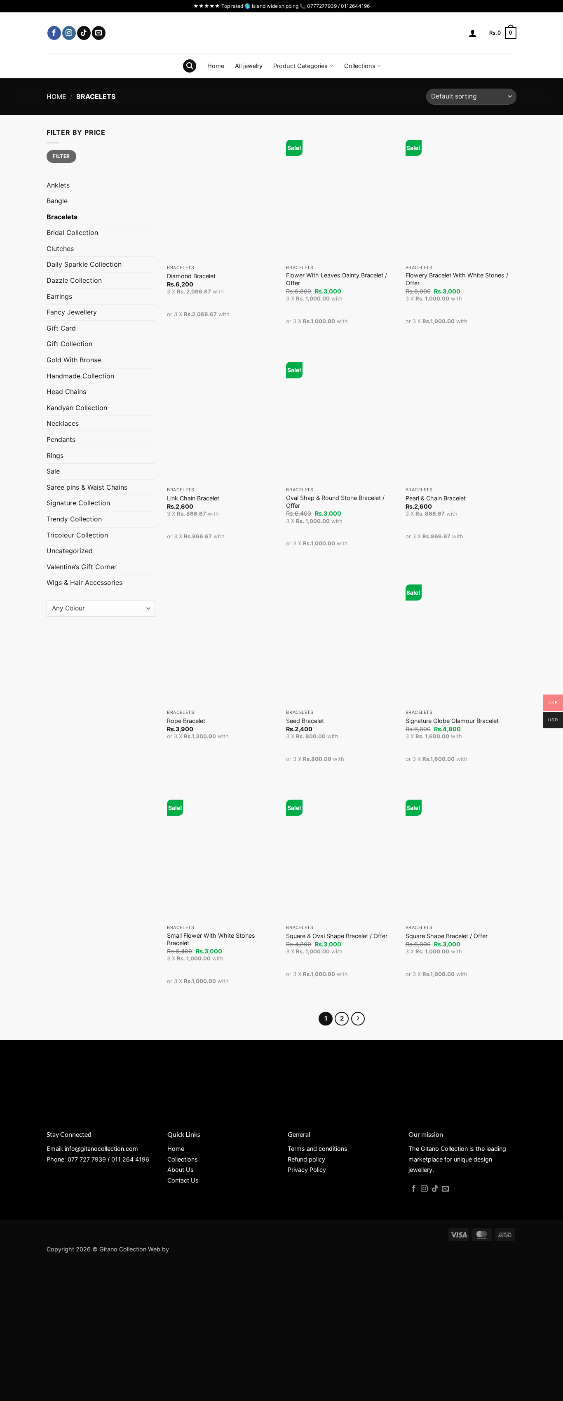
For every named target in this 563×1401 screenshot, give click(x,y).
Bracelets (62, 217)
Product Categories (300, 65)
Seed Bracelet (305, 720)
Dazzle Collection (74, 280)
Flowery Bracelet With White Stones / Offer (457, 279)
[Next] (358, 1019)
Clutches (60, 248)
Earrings (59, 296)
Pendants (61, 439)
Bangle (57, 201)
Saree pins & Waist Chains (87, 487)
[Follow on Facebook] (54, 33)
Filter (61, 156)
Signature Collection (78, 503)
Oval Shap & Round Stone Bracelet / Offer (335, 501)
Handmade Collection (80, 376)
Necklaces (63, 423)
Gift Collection (69, 344)
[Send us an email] (99, 33)
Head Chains (66, 391)
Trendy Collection (74, 519)
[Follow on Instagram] (69, 33)
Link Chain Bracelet (193, 498)
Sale (53, 471)
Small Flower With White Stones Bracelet (211, 939)
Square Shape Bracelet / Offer (447, 935)
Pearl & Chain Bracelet (436, 498)
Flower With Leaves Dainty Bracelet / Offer (336, 279)
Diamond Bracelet (191, 275)
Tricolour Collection (77, 535)
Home (215, 65)
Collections (359, 65)
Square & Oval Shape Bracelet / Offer (336, 935)
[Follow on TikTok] (84, 33)
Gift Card (61, 328)
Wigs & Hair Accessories (84, 582)
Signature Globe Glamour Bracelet (452, 720)
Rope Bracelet (186, 720)
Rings (55, 455)
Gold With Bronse (74, 360)
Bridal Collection (72, 232)
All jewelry (249, 65)
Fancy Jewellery (72, 312)
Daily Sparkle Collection (84, 264)
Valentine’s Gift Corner (82, 567)
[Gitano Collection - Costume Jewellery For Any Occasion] (282, 33)
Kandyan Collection (77, 408)
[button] (473, 33)
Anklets (58, 185)
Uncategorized (70, 551)
